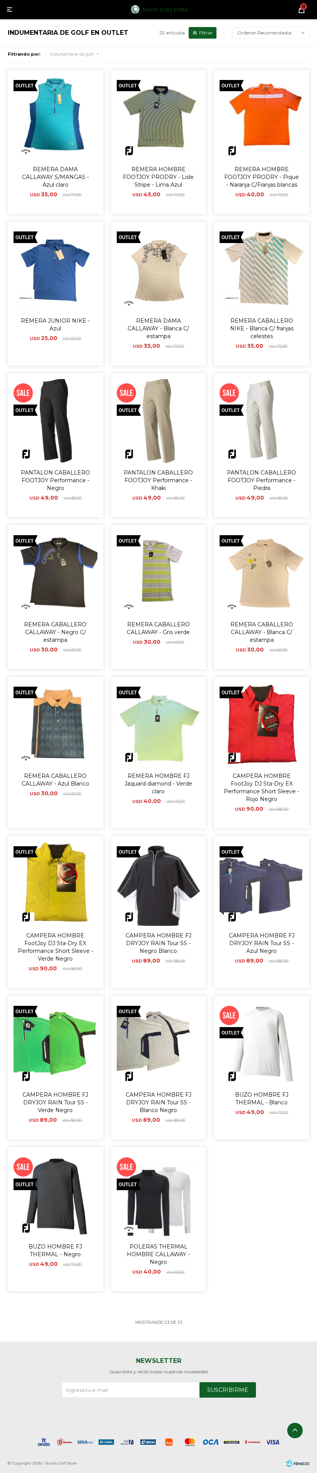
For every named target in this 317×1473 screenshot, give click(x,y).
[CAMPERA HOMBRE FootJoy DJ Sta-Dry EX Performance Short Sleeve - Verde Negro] (55, 884)
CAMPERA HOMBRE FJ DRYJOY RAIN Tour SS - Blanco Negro (158, 1102)
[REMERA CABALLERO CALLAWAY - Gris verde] (159, 573)
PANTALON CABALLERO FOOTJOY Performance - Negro (55, 480)
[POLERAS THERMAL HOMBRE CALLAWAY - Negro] (159, 1195)
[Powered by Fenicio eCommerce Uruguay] (297, 1463)
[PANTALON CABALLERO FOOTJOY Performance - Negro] (55, 421)
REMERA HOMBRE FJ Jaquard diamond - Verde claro (158, 783)
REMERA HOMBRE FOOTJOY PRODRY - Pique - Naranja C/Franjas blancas (261, 177)
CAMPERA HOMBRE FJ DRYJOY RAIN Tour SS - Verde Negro (55, 1102)
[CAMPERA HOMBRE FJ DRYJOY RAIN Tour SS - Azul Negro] (261, 884)
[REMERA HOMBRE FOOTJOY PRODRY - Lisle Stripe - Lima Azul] (159, 118)
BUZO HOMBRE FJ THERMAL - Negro (55, 1250)
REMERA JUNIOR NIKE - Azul (55, 324)
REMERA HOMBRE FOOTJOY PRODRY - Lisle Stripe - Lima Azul (158, 177)
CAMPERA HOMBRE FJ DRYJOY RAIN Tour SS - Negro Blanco (158, 943)
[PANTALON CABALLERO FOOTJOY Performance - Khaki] (159, 421)
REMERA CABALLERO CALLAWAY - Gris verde (158, 628)
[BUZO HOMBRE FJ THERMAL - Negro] (55, 1195)
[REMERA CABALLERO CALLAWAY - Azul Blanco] (55, 725)
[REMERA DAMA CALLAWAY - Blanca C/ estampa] (159, 269)
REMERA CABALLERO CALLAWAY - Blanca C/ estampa (261, 632)
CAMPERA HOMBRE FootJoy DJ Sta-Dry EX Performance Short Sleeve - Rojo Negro (261, 787)
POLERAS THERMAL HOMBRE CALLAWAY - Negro (158, 1254)
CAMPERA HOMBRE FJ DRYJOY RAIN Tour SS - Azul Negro (262, 943)
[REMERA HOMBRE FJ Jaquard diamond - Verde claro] (159, 725)
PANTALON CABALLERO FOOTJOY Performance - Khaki (158, 480)
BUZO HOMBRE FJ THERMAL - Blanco (261, 1098)
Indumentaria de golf (71, 54)
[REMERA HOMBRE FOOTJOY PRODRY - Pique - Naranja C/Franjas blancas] (261, 118)
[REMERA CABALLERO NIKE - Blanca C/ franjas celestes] (261, 269)
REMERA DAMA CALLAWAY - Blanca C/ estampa (158, 328)
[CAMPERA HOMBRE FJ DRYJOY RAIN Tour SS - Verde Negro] (55, 1043)
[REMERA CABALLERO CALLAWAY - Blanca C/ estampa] (261, 573)
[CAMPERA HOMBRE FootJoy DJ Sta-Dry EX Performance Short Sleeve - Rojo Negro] (261, 725)
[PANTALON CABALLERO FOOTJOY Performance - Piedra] (261, 421)
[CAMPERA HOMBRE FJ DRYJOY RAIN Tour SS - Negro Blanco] (159, 884)
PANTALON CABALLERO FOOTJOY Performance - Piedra (261, 480)
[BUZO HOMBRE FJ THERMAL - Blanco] (261, 1043)
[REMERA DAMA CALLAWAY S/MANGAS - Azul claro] (55, 118)
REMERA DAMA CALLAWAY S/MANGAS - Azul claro (55, 177)
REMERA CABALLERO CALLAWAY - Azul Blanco (55, 779)
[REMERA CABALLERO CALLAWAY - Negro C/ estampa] (55, 573)
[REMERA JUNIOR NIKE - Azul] (55, 269)
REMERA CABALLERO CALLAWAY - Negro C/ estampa (55, 632)
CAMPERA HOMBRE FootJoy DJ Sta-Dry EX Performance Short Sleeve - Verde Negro (55, 947)
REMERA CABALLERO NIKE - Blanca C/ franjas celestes (261, 328)
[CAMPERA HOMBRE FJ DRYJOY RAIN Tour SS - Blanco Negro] (159, 1043)
